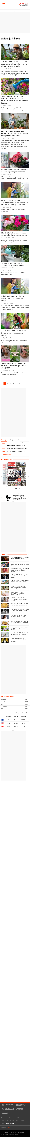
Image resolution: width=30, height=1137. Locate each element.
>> (19, 384)
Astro (27, 493)
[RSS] (28, 555)
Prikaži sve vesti (6, 454)
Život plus (14, 1117)
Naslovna (3, 1117)
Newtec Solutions (9, 1134)
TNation (16, 1134)
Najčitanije (11, 440)
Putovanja (24, 1117)
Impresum (3, 1127)
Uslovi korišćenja (10, 1123)
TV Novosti (21, 1120)
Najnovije (3, 440)
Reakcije (17, 440)
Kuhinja (19, 1117)
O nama (3, 1123)
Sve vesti (3, 554)
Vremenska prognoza (7, 696)
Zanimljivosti (8, 1120)
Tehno (13, 1120)
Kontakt (8, 1127)
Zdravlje (8, 1117)
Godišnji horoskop (20, 493)
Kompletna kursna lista (22, 713)
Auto (17, 1120)
